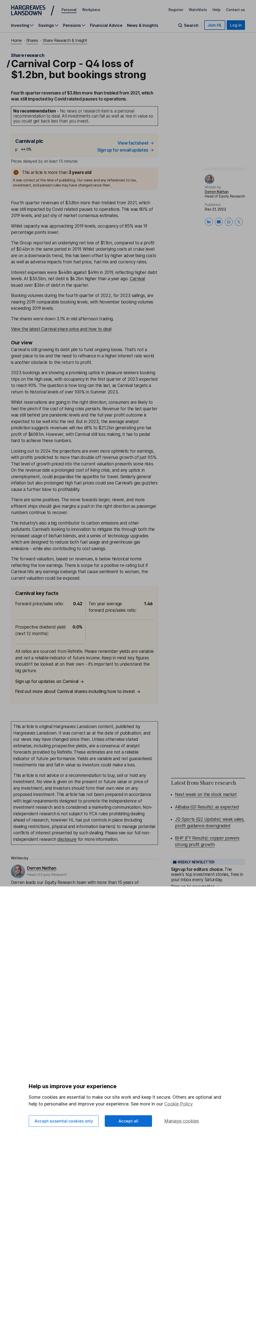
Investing (20, 25)
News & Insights (142, 25)
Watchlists (198, 10)
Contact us (235, 10)
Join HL (215, 25)
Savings (46, 25)
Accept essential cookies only (63, 1121)
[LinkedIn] (209, 222)
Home (16, 40)
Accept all (128, 1121)
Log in (236, 25)
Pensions (72, 25)
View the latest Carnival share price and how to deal (61, 329)
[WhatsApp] (229, 222)
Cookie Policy (178, 1103)
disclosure (66, 839)
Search (191, 25)
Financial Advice (106, 25)
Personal (69, 10)
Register (175, 10)
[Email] (219, 222)
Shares (32, 40)
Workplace (91, 10)
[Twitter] (239, 222)
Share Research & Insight (65, 40)
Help (216, 10)
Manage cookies (181, 1121)
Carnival (137, 278)
